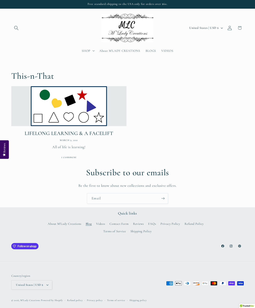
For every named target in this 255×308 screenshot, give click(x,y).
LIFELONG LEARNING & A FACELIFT (69, 133)
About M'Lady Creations (64, 224)
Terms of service (116, 300)
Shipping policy (138, 300)
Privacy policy (95, 300)
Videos (100, 224)
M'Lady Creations (30, 300)
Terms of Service (114, 231)
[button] (16, 28)
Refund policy (75, 300)
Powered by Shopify (52, 300)
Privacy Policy (170, 224)
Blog (89, 224)
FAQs (152, 224)
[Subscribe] (163, 198)
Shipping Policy (141, 231)
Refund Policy (194, 224)
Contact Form (119, 224)
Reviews (138, 224)
